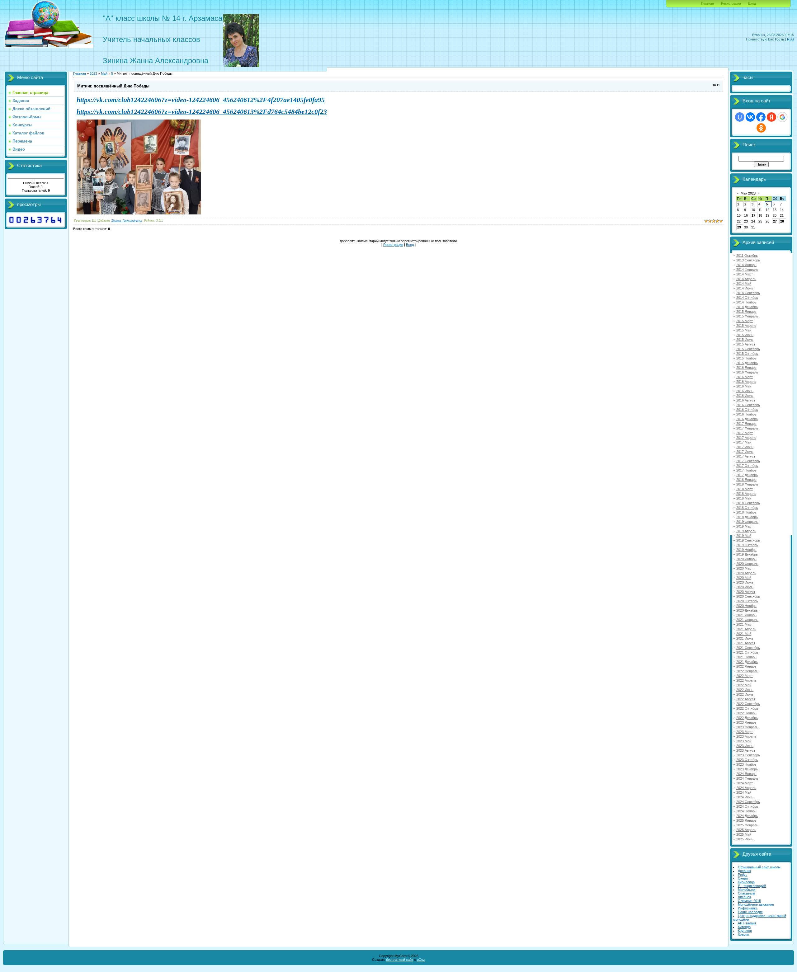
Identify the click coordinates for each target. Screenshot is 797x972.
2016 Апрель (746, 381)
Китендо (744, 927)
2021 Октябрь (747, 652)
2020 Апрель (746, 573)
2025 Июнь (744, 839)
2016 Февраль (747, 372)
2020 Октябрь (747, 601)
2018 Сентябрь (748, 503)
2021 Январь (746, 615)
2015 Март (744, 321)
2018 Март (744, 489)
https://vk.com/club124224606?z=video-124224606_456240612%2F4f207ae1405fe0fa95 (201, 100)
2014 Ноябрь (746, 302)
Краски (743, 934)
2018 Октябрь (747, 507)
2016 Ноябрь (746, 414)
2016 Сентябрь (748, 405)
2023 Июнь (744, 746)
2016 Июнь (744, 391)
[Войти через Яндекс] (771, 117)
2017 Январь (746, 423)
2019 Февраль (747, 522)
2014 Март (744, 274)
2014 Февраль (747, 269)
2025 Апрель (746, 830)
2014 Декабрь (747, 307)
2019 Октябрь (747, 545)
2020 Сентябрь (748, 596)
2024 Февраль (747, 778)
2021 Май (743, 634)
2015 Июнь (744, 335)
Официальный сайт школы (759, 867)
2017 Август (745, 456)
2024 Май (743, 792)
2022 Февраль (747, 671)
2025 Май (743, 834)
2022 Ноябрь (746, 713)
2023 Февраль (747, 727)
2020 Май (743, 578)
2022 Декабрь (747, 718)
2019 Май (743, 536)
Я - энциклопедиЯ (752, 886)
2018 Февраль (747, 484)
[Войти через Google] (782, 117)
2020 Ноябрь (746, 606)
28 (782, 221)
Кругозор (745, 930)
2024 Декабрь (747, 816)
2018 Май (743, 498)
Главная (707, 3)
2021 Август (745, 643)
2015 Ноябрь (746, 358)
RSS (790, 39)
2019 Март (744, 526)
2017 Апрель (746, 437)
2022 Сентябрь (748, 704)
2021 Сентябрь (748, 648)
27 (775, 221)
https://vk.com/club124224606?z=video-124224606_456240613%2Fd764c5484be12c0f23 (202, 111)
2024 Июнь (744, 797)
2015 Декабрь (747, 363)
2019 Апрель (746, 531)
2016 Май (743, 386)
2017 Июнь (744, 447)
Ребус (742, 874)
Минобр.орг (747, 889)
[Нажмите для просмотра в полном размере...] (139, 212)
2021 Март (744, 624)
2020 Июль (744, 587)
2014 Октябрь (747, 297)
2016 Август (745, 400)
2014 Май (743, 283)
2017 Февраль (747, 428)
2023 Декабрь (747, 769)
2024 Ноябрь (746, 811)
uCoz (421, 959)
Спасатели (746, 893)
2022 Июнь (744, 690)
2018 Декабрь (747, 517)
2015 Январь (746, 311)
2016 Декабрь (747, 419)
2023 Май (743, 741)
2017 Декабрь (747, 475)
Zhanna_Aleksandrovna (126, 220)
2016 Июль (744, 395)
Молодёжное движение (756, 904)
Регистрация (731, 3)
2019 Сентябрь (748, 540)
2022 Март (744, 676)
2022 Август (745, 699)
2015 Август (745, 344)
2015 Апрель (746, 325)
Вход (752, 3)
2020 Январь (746, 559)
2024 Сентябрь (748, 802)
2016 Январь (746, 367)
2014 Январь (746, 265)
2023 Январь (746, 722)
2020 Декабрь (747, 610)
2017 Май (743, 442)
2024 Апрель (746, 788)
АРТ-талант (747, 923)
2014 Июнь (744, 288)
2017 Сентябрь (748, 461)
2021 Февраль (747, 620)
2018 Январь (746, 479)
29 (739, 227)
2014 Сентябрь (748, 293)
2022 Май (743, 685)
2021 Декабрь (747, 662)
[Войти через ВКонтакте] (750, 117)
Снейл (743, 878)
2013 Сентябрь (748, 260)
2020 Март (744, 568)
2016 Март (744, 377)
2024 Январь (746, 774)
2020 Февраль (747, 564)
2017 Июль (744, 451)
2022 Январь (746, 666)
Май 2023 (748, 193)
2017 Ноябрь (746, 470)
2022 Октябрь (747, 708)
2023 (93, 73)
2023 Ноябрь (746, 764)
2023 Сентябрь (748, 755)
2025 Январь (746, 820)
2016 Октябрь (747, 409)
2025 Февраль (747, 825)
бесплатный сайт (399, 959)
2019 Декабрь (747, 554)
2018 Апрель (746, 493)
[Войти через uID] (739, 117)
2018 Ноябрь (746, 512)
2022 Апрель (746, 680)
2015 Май (743, 330)
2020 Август (745, 592)
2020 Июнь (744, 582)
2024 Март (744, 783)
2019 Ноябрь (746, 550)
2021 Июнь (744, 638)
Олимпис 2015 (749, 901)
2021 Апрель (746, 629)
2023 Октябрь (747, 760)
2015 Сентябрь (748, 349)
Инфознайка (747, 908)
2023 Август (745, 750)
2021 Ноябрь (746, 657)
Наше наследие (750, 912)
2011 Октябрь (747, 255)
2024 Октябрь (747, 806)
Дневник (744, 871)
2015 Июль (744, 339)
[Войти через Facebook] (761, 117)
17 (753, 215)
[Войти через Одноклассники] (761, 128)
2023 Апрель (746, 736)
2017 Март (744, 433)
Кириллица (746, 882)
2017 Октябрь (747, 465)
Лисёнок (744, 897)
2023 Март (744, 732)
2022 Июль (744, 694)
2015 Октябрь (747, 353)
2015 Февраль (747, 316)
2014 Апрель (746, 279)
